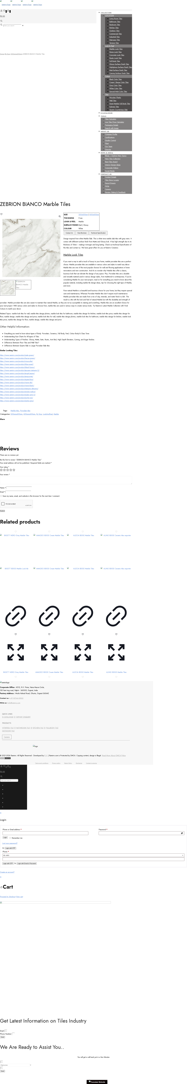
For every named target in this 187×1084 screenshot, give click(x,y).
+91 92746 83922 (16, 698)
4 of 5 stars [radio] (10, 470)
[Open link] (14, 708)
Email (2, 492)
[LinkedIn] (8, 708)
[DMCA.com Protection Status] (5, 758)
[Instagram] (20, 708)
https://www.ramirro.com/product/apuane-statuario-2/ (19, 370)
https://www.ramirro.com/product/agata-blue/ (16, 379)
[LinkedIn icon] (7, 799)
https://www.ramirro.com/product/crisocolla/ (16, 361)
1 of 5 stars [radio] (1, 470)
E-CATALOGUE (8, 717)
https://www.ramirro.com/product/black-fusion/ (17, 367)
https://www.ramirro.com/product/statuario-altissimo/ (19, 388)
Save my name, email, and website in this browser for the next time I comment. (31, 496)
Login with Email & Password (27, 863)
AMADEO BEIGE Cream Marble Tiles (49, 672)
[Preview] (15, 667)
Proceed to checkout (7, 896)
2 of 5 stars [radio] (4, 470)
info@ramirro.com (14, 703)
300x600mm (83, 214)
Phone (6, 851)
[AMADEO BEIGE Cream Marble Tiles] (49, 566)
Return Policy (68, 763)
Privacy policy (56, 763)
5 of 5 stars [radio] (14, 470)
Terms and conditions (41, 763)
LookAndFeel (48, 414)
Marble (56, 414)
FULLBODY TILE (52, 728)
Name (3, 488)
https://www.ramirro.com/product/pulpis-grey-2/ (17, 394)
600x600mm (94, 214)
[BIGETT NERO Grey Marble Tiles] (15, 566)
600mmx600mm (29, 414)
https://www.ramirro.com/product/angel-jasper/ (17, 373)
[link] (22, 25)
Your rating (4, 467)
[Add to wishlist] (15, 635)
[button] (60, 216)
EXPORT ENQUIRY (23, 717)
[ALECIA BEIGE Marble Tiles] (82, 566)
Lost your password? (10, 843)
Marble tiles (15, 410)
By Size (7, 54)
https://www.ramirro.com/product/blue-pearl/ (16, 364)
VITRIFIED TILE (8, 728)
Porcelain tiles (25, 410)
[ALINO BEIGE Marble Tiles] (116, 566)
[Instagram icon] (7, 807)
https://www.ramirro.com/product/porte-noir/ (16, 398)
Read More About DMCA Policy (114, 755)
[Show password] (182, 833)
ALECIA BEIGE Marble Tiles (82, 672)
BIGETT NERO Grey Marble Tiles (15, 672)
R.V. (46, 755)
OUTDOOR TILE (8, 731)
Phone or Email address (12, 829)
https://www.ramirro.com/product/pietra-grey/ (17, 401)
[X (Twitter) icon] (7, 790)
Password (103, 829)
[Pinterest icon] (7, 803)
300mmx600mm (16, 54)
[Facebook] (2, 708)
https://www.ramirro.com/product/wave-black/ (17, 385)
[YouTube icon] (7, 794)
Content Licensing (91, 763)
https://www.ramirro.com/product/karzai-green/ (17, 358)
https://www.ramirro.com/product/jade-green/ (17, 355)
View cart (19, 896)
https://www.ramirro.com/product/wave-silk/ (16, 382)
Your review (5, 474)
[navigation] (93, 886)
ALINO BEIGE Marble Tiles (116, 672)
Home (2, 54)
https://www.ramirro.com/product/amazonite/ (16, 376)
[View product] (15, 631)
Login (5, 837)
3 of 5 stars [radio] (7, 470)
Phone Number (6, 1034)
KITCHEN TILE (38, 728)
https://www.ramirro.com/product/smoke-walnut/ (18, 391)
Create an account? (7, 872)
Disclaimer (79, 763)
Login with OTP (10, 848)
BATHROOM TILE (23, 728)
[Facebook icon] (7, 786)
